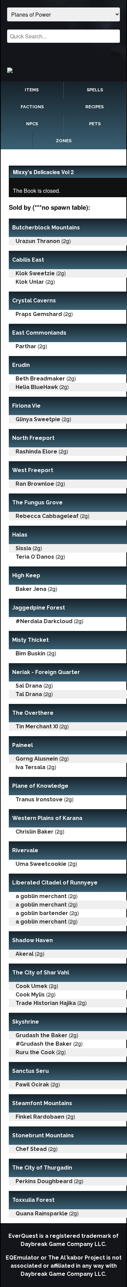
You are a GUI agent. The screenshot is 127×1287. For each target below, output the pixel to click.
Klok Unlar (30, 282)
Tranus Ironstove (39, 799)
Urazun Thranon (38, 241)
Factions (32, 106)
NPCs (32, 123)
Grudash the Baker (41, 1035)
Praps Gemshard (39, 314)
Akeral (25, 954)
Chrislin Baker (35, 831)
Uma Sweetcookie (41, 864)
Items (32, 89)
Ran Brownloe (35, 484)
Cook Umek (31, 986)
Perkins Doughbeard (44, 1181)
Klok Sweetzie (35, 273)
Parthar (26, 346)
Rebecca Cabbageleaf (47, 516)
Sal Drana (29, 686)
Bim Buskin (30, 653)
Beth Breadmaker (40, 378)
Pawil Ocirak (32, 1084)
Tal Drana (29, 694)
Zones (63, 140)
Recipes (94, 106)
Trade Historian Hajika (46, 1003)
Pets (95, 123)
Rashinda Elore (36, 451)
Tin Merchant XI (37, 726)
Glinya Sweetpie (38, 419)
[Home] (63, 70)
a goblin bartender (42, 913)
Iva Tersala (30, 767)
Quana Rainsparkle (42, 1213)
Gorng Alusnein (37, 759)
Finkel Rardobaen (40, 1117)
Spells (95, 89)
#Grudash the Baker (44, 1044)
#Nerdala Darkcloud (44, 621)
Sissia (23, 548)
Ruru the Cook (35, 1052)
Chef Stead (31, 1149)
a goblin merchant (41, 896)
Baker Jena (31, 589)
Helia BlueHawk (37, 387)
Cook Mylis (30, 994)
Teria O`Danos (35, 557)
